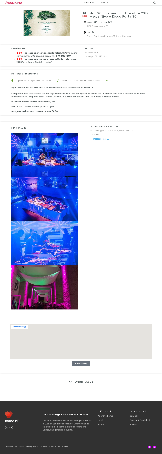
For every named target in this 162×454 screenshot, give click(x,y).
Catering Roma (31, 447)
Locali (102, 2)
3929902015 (91, 52)
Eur (97, 134)
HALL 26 (91, 32)
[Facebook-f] (11, 427)
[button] (154, 2)
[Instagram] (6, 427)
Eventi (87, 2)
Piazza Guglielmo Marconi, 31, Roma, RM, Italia (109, 36)
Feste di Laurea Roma (59, 447)
